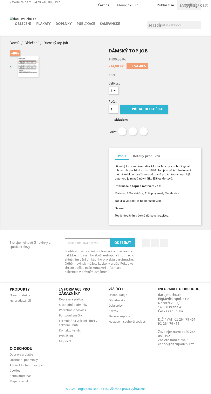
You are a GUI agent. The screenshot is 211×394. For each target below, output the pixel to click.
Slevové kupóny (119, 316)
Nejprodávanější (21, 300)
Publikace (86, 23)
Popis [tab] (122, 156)
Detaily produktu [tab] (146, 156)
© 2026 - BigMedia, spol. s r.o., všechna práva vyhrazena (105, 389)
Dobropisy (116, 305)
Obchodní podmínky (73, 305)
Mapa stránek (19, 381)
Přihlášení (66, 336)
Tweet (133, 131)
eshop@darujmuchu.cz (176, 344)
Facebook (146, 243)
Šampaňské (110, 23)
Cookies (15, 370)
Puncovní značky (70, 315)
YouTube (155, 243)
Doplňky (64, 23)
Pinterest (143, 131)
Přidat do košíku (144, 109)
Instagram (164, 243)
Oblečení (23, 23)
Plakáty (43, 23)
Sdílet (122, 131)
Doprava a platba (71, 299)
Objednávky (117, 300)
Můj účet (65, 341)
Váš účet (116, 289)
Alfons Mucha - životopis (26, 365)
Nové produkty (20, 295)
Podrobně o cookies (72, 310)
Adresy (113, 311)
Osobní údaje (118, 295)
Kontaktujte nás (70, 330)
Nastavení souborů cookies (127, 321)
